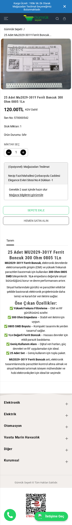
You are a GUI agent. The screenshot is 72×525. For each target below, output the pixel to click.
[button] (6, 18)
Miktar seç (12, 144)
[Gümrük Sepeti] (36, 18)
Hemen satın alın (36, 220)
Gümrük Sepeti (13, 29)
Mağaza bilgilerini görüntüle (26, 195)
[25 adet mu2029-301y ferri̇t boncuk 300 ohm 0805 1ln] (36, 64)
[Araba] (64, 18)
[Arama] (57, 18)
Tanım (10, 240)
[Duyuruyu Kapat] (64, 6)
